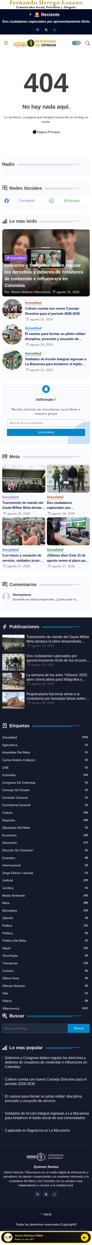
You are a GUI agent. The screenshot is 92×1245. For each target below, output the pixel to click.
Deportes (45, 820)
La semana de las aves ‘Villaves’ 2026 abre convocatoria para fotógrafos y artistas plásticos (56, 677)
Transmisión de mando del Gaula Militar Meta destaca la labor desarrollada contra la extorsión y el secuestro (23, 505)
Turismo (45, 971)
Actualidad (45, 737)
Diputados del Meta (45, 827)
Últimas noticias (45, 986)
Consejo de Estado (45, 790)
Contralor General (45, 797)
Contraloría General (45, 805)
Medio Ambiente (45, 895)
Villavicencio (45, 1008)
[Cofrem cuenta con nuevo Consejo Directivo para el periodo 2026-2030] (12, 309)
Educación (45, 842)
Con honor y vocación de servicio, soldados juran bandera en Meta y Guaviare (21, 558)
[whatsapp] (54, 29)
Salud (45, 948)
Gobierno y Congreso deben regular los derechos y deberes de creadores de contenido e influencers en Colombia (46, 1062)
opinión (45, 918)
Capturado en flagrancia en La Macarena (37, 1130)
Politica (45, 925)
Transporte (45, 963)
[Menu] (6, 43)
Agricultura (45, 745)
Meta (45, 903)
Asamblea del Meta (45, 752)
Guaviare (45, 858)
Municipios (45, 910)
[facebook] (37, 29)
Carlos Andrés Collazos (45, 760)
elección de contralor (45, 850)
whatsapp (72, 201)
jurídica (45, 888)
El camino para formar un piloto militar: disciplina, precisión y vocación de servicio (55, 336)
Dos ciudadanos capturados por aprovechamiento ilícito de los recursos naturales (67, 505)
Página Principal (48, 132)
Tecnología (45, 955)
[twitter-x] (46, 29)
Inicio (47, 1214)
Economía (45, 835)
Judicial (45, 880)
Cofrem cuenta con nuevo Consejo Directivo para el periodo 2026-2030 (52, 310)
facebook (27, 201)
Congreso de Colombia (45, 782)
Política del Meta (45, 940)
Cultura (45, 812)
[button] (76, 43)
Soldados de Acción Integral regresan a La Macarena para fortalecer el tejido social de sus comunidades (55, 362)
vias (45, 993)
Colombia (45, 775)
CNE (45, 767)
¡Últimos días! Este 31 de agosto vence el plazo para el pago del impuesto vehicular (67, 558)
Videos (45, 1001)
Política (45, 933)
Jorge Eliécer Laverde (45, 873)
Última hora (45, 978)
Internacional (45, 865)
